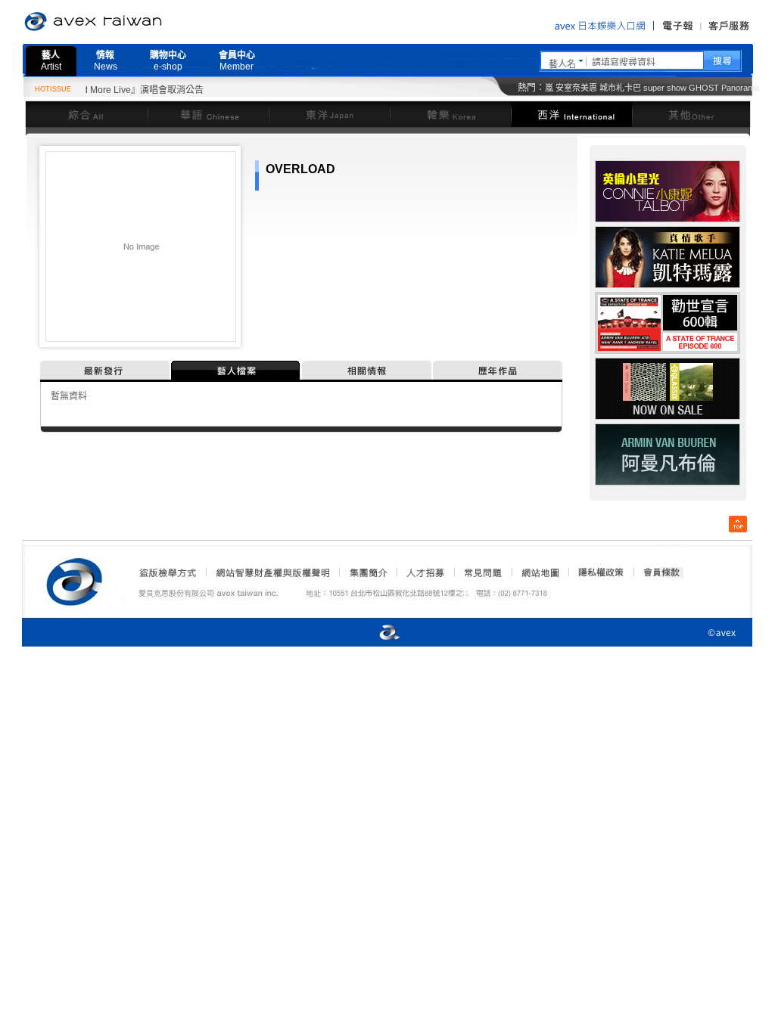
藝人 (51, 61)
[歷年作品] (497, 370)
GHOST (704, 87)
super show (664, 87)
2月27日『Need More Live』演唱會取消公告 (100, 90)
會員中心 (237, 61)
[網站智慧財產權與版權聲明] (272, 572)
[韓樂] (450, 114)
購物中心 (168, 61)
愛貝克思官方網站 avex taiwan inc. (135, 22)
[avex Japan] (374, 633)
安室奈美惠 (576, 87)
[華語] (208, 114)
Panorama (740, 87)
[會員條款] (662, 572)
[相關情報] (367, 370)
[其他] (691, 114)
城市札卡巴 (620, 87)
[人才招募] (425, 572)
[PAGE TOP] (738, 524)
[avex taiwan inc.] (78, 579)
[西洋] (571, 114)
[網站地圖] (540, 572)
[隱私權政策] (596, 572)
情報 (105, 61)
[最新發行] (105, 370)
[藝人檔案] (236, 370)
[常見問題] (482, 572)
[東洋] (329, 114)
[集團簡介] (367, 572)
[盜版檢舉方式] (168, 572)
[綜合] (86, 114)
